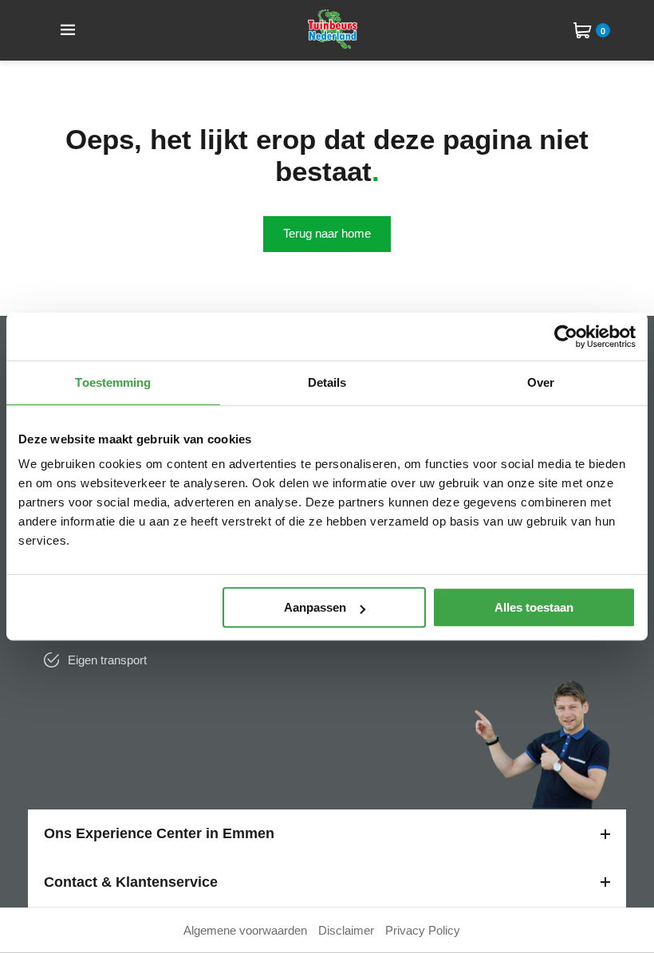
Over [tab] (540, 382)
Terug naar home (327, 233)
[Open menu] (67, 30)
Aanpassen (315, 607)
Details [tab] (327, 382)
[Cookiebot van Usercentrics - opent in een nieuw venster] (566, 337)
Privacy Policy (422, 930)
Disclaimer (346, 930)
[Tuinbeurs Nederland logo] (332, 44)
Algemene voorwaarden (245, 930)
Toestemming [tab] (113, 382)
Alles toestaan (533, 607)
